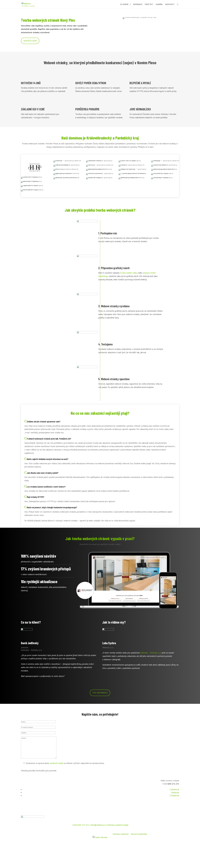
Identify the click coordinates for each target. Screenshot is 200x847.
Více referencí (100, 692)
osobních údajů (56, 763)
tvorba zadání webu (128, 272)
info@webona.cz (98, 825)
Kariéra (159, 4)
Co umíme (124, 4)
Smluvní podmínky (139, 834)
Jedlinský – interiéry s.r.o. (150, 652)
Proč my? (149, 4)
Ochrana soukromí (121, 834)
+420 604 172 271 (80, 825)
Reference (137, 4)
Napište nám (30, 40)
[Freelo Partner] (100, 837)
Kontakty (169, 4)
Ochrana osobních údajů (117, 825)
